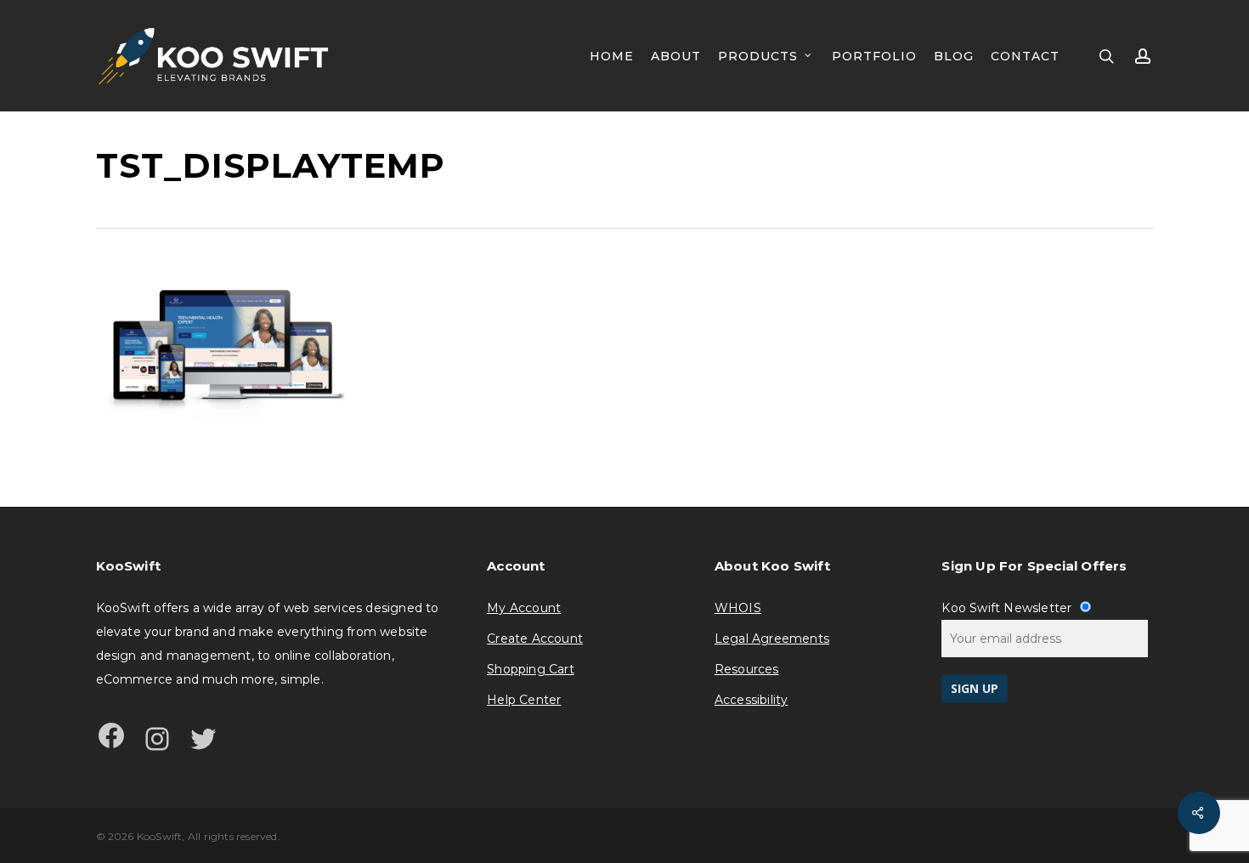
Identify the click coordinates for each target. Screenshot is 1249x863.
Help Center (524, 699)
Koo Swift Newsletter (1008, 608)
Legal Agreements (772, 638)
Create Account (535, 638)
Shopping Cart (530, 669)
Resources (747, 669)
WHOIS (738, 608)
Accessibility (751, 699)
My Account (524, 608)
